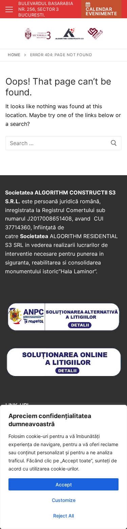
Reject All (63, 516)
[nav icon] (9, 9)
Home (14, 54)
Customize (64, 500)
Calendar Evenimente (101, 11)
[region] (63, 467)
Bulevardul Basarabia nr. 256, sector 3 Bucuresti (45, 9)
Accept (64, 484)
